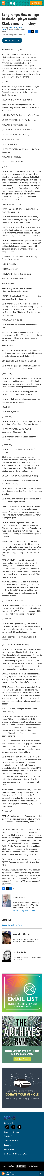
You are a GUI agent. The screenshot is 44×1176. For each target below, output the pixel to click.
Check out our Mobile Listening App (15, 1154)
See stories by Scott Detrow (24, 910)
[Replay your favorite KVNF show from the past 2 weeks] (22, 1031)
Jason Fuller (7, 920)
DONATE (37, 3)
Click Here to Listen (22, 1059)
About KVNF (8, 1136)
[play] (3, 1173)
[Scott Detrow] (6, 900)
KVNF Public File (9, 1149)
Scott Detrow (12, 28)
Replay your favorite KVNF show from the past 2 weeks (22, 1052)
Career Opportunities (11, 1140)
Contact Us (7, 1145)
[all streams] (41, 1173)
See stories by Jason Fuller (12, 925)
